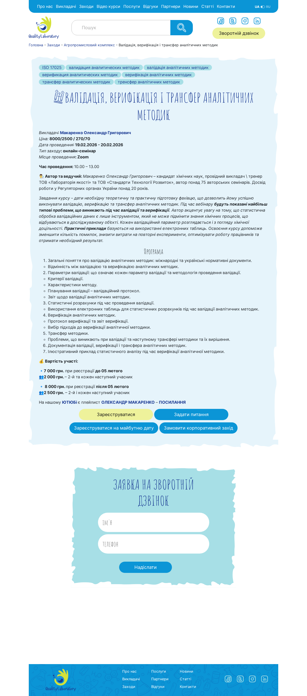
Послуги (131, 6)
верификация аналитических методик (80, 74)
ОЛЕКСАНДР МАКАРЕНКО (128, 402)
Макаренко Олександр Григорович (95, 132)
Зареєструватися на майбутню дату (114, 428)
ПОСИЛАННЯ (172, 402)
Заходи (86, 6)
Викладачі (66, 6)
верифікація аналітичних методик (158, 74)
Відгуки (150, 6)
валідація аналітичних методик (178, 67)
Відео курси (108, 6)
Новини (190, 6)
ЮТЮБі (70, 402)
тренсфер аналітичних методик (149, 82)
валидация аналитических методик (104, 67)
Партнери (170, 6)
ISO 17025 (52, 67)
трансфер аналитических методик (76, 82)
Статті (207, 6)
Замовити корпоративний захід (198, 428)
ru (268, 7)
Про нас (45, 6)
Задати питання (191, 414)
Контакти (226, 6)
